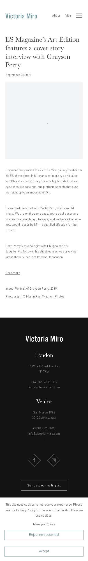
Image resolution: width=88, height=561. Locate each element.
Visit (68, 15)
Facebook (34, 460)
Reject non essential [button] (44, 535)
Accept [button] (44, 551)
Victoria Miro (21, 15)
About (56, 15)
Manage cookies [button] (44, 524)
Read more (12, 273)
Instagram (53, 460)
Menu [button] (79, 16)
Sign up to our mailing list (44, 485)
